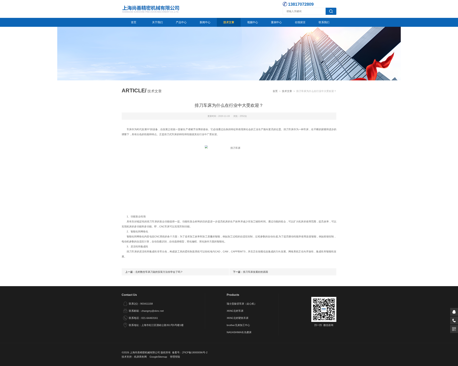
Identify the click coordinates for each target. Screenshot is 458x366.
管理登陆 (175, 356)
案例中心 (276, 22)
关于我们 (157, 22)
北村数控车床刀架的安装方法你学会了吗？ (159, 271)
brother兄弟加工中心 (238, 325)
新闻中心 (205, 22)
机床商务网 (140, 356)
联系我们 (324, 22)
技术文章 (228, 22)
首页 (133, 22)
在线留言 (300, 22)
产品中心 (181, 22)
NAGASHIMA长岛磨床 (239, 332)
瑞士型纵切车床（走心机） (242, 303)
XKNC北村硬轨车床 (238, 318)
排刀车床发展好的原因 (255, 271)
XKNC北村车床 (235, 310)
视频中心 (252, 22)
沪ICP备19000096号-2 (195, 352)
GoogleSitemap (158, 356)
